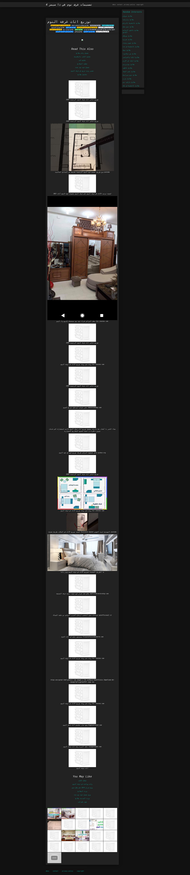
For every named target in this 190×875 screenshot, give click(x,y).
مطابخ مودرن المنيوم (57, 27)
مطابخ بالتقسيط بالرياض (131, 23)
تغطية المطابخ (82, 64)
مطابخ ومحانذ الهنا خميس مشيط (60, 25)
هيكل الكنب (82, 780)
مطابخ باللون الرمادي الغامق (131, 31)
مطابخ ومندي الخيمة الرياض (64, 31)
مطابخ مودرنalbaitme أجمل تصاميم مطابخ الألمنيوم (99, 29)
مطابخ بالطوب (127, 68)
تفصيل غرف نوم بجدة (82, 67)
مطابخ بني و (127, 79)
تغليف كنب (82, 60)
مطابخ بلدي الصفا (129, 71)
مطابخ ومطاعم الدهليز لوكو (80, 25)
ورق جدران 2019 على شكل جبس (82, 788)
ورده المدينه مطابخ (82, 798)
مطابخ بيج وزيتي (129, 64)
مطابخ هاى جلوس (71, 27)
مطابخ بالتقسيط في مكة (131, 86)
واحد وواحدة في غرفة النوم (82, 784)
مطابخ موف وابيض (95, 25)
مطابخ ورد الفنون (89, 31)
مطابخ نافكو (79, 29)
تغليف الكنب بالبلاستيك (82, 57)
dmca (114, 4)
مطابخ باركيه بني (129, 82)
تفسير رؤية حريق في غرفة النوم (82, 71)
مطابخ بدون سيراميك (130, 75)
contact (120, 4)
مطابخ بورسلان (127, 36)
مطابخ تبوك (127, 50)
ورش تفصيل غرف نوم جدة (82, 795)
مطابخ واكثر (78, 31)
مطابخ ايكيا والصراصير (131, 57)
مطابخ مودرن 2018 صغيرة (106, 27)
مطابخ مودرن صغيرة (56, 29)
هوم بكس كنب (82, 802)
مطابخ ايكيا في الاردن (131, 61)
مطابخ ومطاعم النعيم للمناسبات (87, 27)
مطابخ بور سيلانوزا (129, 54)
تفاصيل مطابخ (82, 74)
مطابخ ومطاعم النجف (102, 31)
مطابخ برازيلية (128, 19)
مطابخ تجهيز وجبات (129, 43)
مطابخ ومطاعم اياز (108, 25)
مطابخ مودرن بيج (68, 29)
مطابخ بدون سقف (128, 27)
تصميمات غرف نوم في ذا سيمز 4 (69, 4)
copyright (139, 4)
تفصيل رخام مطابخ (82, 53)
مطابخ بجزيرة (127, 39)
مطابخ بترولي (127, 16)
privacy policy (129, 4)
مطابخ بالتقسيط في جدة (131, 46)
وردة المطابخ (82, 791)
